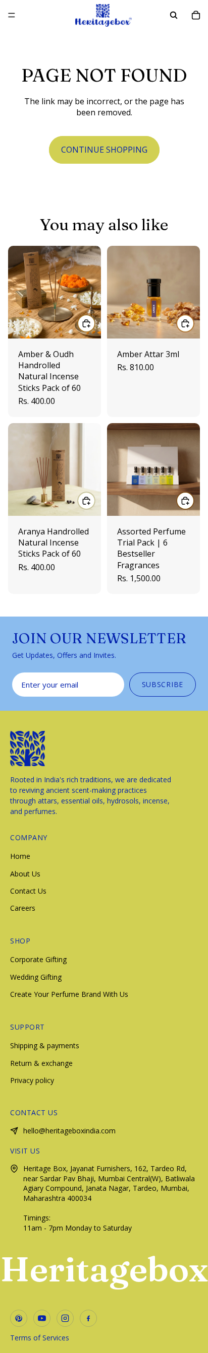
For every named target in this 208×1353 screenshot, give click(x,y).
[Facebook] (88, 1318)
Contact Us (28, 891)
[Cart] (196, 15)
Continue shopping (104, 149)
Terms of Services (39, 1337)
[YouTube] (41, 1318)
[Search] (174, 15)
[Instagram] (65, 1318)
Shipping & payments (44, 1045)
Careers (22, 908)
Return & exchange (41, 1063)
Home (20, 856)
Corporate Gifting (38, 959)
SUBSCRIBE (162, 684)
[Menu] (11, 15)
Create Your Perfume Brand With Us (69, 994)
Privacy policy (32, 1080)
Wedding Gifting (36, 977)
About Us (25, 873)
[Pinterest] (18, 1318)
